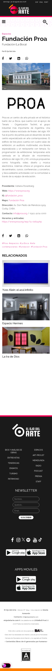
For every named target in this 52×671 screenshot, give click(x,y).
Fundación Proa (39, 247)
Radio (38, 466)
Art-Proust (38, 455)
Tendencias (13, 463)
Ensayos (13, 468)
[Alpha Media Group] (26, 655)
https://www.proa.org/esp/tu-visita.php (22, 221)
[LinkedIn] (19, 58)
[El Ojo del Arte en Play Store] (16, 552)
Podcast (38, 471)
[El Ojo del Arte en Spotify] (28, 541)
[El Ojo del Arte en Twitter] (23, 539)
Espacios (6, 34)
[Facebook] (3, 58)
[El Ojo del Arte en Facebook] (12, 541)
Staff (38, 482)
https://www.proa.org (19, 191)
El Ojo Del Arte (10, 51)
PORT (46, 2)
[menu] (3, 21)
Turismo (13, 474)
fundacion (25, 247)
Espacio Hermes (12, 323)
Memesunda (38, 460)
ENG (41, 2)
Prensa (38, 476)
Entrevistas (13, 458)
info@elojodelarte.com (30, 617)
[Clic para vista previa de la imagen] (26, 76)
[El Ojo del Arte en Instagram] (18, 541)
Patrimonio (13, 479)
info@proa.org (20, 213)
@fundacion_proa (14, 195)
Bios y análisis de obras (13, 451)
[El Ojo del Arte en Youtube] (35, 541)
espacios (14, 243)
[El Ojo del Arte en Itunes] (36, 552)
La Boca (25, 243)
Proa (5, 243)
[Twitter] (11, 58)
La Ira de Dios (10, 356)
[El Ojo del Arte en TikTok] (40, 539)
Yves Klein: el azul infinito (17, 290)
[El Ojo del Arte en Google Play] (26, 579)
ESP (36, 2)
